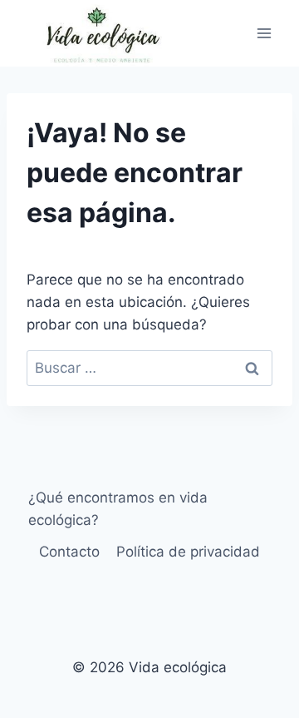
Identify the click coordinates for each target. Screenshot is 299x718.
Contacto (69, 551)
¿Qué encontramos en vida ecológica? (118, 508)
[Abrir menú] (263, 33)
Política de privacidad (188, 551)
